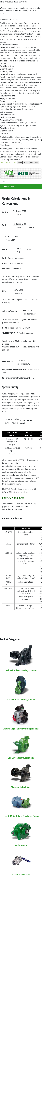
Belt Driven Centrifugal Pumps (21, 757)
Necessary (10, 19)
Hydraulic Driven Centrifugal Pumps (21, 670)
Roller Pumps (21, 845)
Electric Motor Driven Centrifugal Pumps (21, 816)
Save (20, 162)
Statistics (6, 133)
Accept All (34, 162)
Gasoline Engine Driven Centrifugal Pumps (21, 728)
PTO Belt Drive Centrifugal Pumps (21, 699)
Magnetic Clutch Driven (21, 786)
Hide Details (11, 162)
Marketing (6, 145)
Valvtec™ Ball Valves (21, 874)
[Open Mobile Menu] (3, 181)
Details (3, 162)
